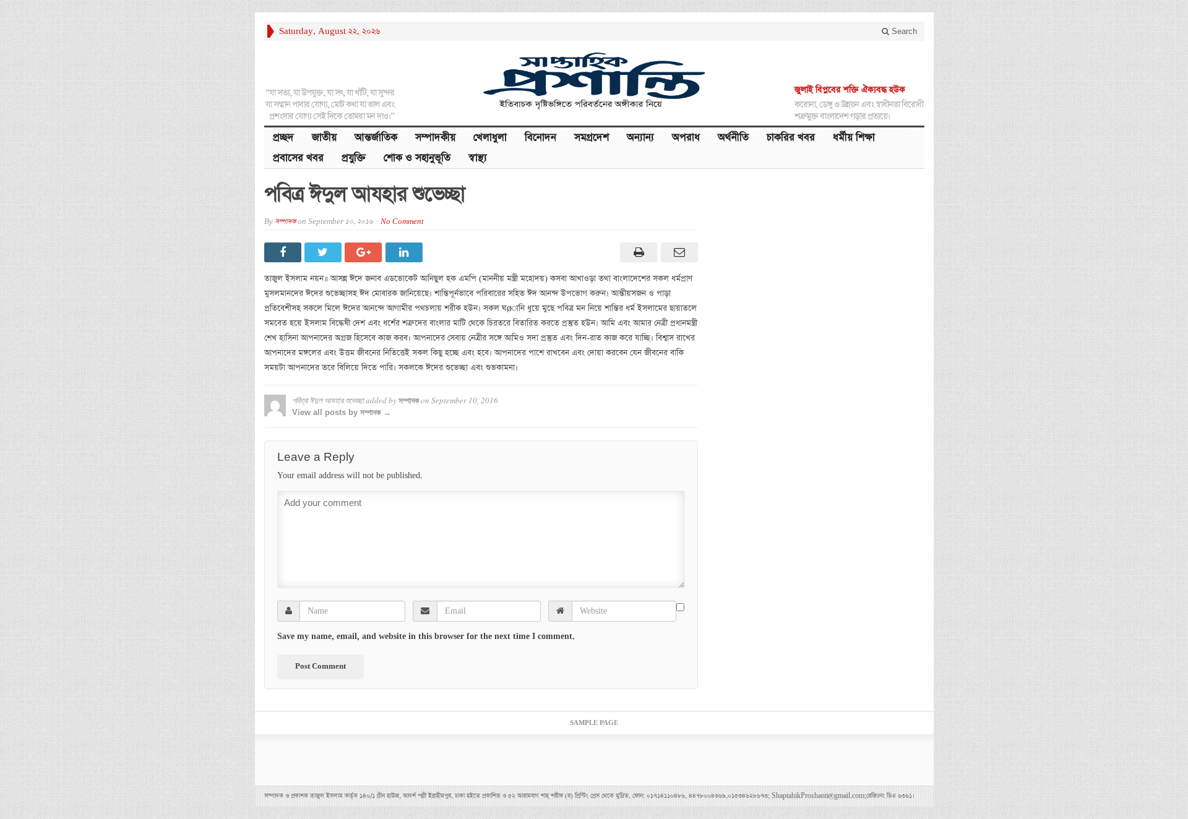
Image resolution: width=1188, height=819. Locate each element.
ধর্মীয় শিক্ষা (854, 138)
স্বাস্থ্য (477, 158)
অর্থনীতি (733, 138)
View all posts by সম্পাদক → (341, 412)
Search (903, 31)
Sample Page (594, 723)
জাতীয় (324, 138)
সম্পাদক (285, 221)
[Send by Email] (677, 252)
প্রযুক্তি (354, 158)
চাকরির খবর (791, 138)
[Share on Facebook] (284, 252)
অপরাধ (686, 138)
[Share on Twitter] (324, 252)
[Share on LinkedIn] (405, 252)
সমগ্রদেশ (591, 138)
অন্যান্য (640, 138)
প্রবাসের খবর (298, 158)
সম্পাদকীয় (435, 138)
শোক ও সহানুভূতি (417, 158)
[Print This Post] (637, 252)
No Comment (402, 221)
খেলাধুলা (490, 138)
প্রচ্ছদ (283, 138)
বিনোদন (540, 138)
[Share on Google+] (365, 252)
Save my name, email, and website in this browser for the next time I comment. (426, 636)
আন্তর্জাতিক (376, 138)
